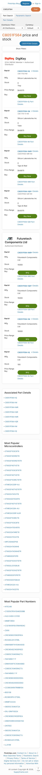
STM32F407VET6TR (13, 504)
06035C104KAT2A (12, 730)
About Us (32, 753)
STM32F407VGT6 (12, 475)
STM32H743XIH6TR (13, 551)
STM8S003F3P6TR (12, 575)
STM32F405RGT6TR (13, 461)
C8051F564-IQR (24, 191)
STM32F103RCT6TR (13, 480)
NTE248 (8, 606)
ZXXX (7, 630)
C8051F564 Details (29, 43)
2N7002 (8, 726)
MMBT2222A (10, 702)
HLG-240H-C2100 (12, 616)
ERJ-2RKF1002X (11, 711)
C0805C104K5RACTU (14, 654)
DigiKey (19, 61)
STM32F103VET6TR (13, 561)
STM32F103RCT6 (12, 518)
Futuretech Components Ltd (18, 242)
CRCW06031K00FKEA (14, 716)
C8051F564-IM (24, 111)
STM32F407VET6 (12, 465)
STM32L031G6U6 (12, 566)
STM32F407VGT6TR (13, 489)
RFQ (27, 273)
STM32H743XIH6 (12, 546)
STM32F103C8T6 (12, 451)
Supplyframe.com (21, 772)
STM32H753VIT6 (12, 537)
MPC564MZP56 (11, 542)
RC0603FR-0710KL (12, 697)
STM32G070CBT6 (12, 499)
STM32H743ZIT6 (12, 589)
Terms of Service (28, 758)
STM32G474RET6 (12, 532)
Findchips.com (3, 3)
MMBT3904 (9, 621)
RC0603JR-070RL (12, 740)
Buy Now (27, 96)
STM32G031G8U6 (12, 580)
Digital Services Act (12, 761)
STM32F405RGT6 (12, 456)
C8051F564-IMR (24, 151)
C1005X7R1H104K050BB (15, 611)
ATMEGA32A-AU (12, 585)
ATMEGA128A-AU (12, 508)
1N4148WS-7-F (11, 673)
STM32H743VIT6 (12, 494)
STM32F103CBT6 (12, 523)
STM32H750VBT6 (12, 527)
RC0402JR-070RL (12, 640)
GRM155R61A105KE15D (14, 721)
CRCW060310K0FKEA (14, 635)
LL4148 (8, 745)
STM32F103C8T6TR (13, 470)
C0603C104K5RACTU (14, 668)
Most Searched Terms (12, 756)
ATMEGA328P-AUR (13, 513)
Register (26, 3)
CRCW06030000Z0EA (14, 678)
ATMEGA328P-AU (12, 485)
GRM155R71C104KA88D (14, 664)
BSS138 (8, 692)
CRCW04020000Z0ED (14, 683)
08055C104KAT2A (12, 707)
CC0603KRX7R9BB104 (14, 688)
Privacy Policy (13, 758)
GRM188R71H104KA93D (14, 645)
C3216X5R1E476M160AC (15, 626)
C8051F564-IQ (24, 71)
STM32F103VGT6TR (13, 570)
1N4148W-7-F (10, 659)
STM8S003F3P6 (11, 556)
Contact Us (21, 753)
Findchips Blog (14, 3)
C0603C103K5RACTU (14, 735)
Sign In (37, 3)
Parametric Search (30, 756)
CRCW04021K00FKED (14, 649)
